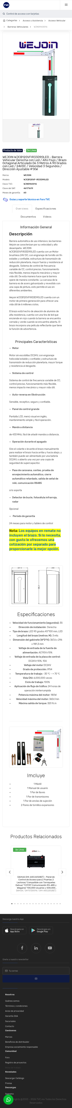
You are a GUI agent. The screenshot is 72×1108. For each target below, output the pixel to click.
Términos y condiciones (16, 1006)
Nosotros (10, 994)
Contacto (9, 1026)
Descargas (10, 1087)
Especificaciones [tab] (45, 208)
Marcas (8, 1037)
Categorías (11, 20)
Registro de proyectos (15, 1062)
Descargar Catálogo (14, 1078)
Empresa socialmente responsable (21, 1047)
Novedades (10, 1072)
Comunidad (11, 1051)
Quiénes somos (12, 1001)
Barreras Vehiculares (18, 27)
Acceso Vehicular (56, 20)
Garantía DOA (11, 1016)
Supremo (9, 1094)
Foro (7, 1057)
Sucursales (10, 1021)
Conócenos (10, 1030)
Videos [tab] (47, 216)
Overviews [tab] (22, 208)
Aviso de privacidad (14, 1011)
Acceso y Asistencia (33, 20)
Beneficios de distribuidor (17, 1042)
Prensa (8, 1083)
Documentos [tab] (28, 216)
